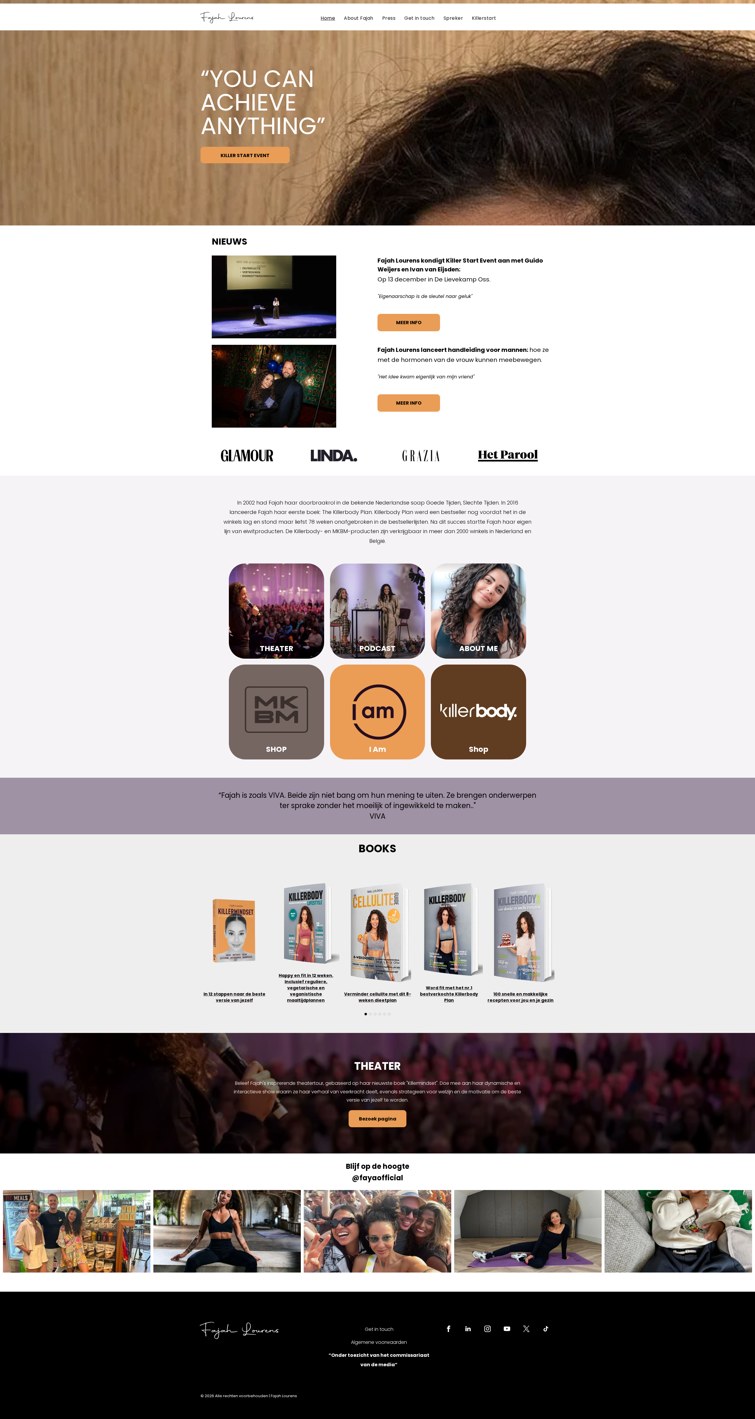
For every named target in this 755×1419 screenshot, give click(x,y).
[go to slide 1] (366, 1014)
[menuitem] (327, 18)
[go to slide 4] (380, 1014)
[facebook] (448, 1329)
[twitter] (526, 1329)
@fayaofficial (377, 1178)
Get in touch (379, 1329)
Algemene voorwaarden (379, 1342)
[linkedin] (468, 1329)
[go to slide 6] (389, 1014)
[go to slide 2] (370, 1014)
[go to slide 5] (384, 1014)
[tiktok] (546, 1329)
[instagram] (487, 1329)
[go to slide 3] (375, 1014)
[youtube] (507, 1329)
